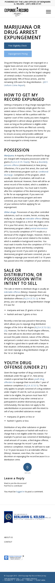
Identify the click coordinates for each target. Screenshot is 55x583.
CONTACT (8, 542)
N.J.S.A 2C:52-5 (31, 385)
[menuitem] (47, 11)
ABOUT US (8, 537)
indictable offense (34, 218)
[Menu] (47, 11)
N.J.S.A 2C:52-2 (30, 298)
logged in (20, 491)
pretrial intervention (39, 228)
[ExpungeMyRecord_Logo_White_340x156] (22, 11)
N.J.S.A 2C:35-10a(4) (20, 162)
